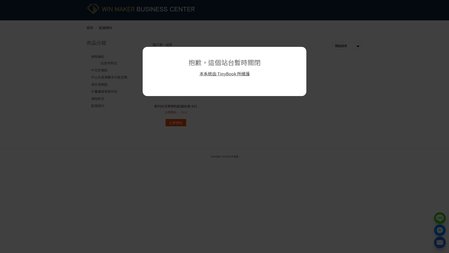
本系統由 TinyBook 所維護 (224, 74)
